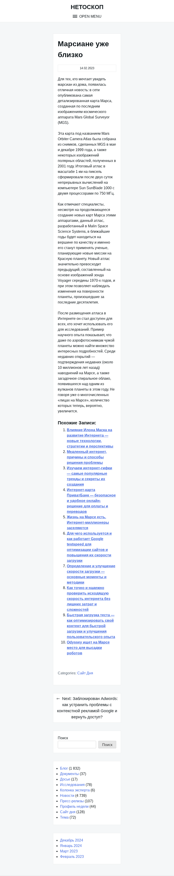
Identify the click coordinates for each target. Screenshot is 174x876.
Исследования (72, 785)
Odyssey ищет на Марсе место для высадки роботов (88, 647)
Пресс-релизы (72, 801)
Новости (67, 796)
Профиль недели (74, 806)
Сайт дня (85, 673)
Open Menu (90, 16)
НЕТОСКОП (87, 7)
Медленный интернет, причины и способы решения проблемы (87, 457)
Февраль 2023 (72, 857)
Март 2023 (69, 851)
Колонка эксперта (75, 790)
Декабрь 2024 (71, 840)
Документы (69, 774)
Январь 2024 (71, 846)
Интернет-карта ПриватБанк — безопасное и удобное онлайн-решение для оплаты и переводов (91, 501)
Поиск (63, 738)
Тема (64, 817)
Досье (65, 779)
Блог (64, 768)
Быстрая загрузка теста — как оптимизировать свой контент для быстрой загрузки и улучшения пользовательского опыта (91, 626)
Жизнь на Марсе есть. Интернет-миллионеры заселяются (88, 522)
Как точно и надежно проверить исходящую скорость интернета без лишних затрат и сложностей (88, 599)
